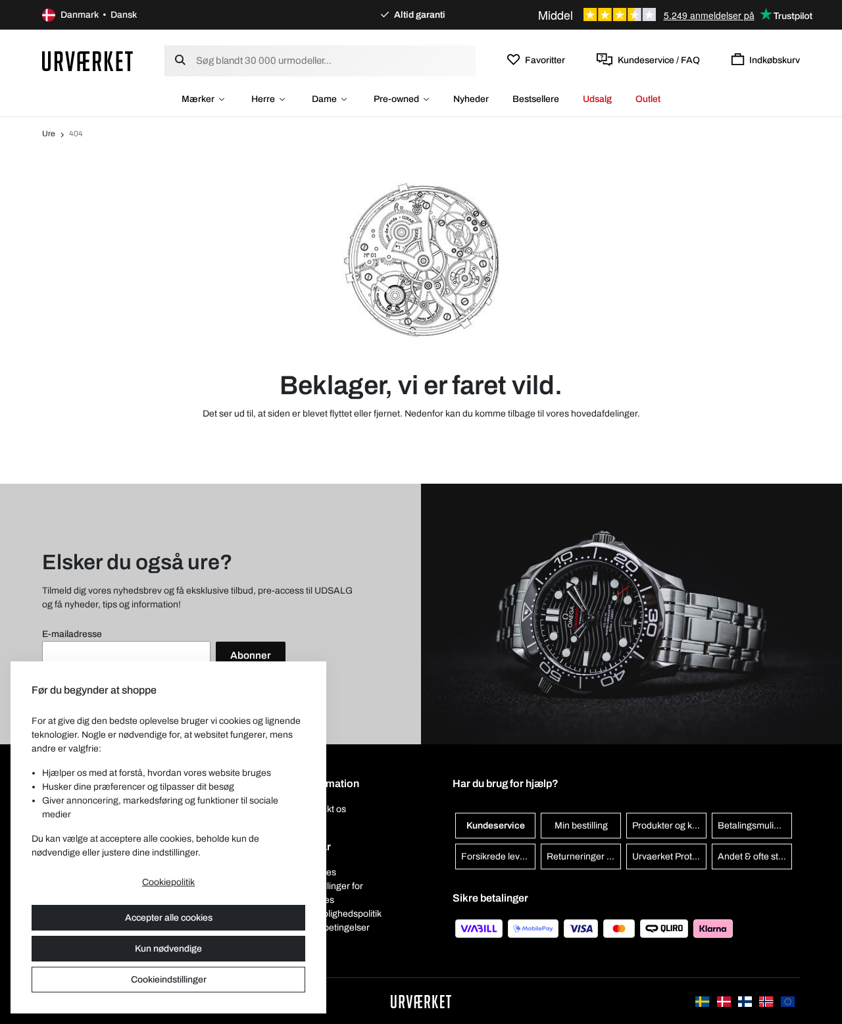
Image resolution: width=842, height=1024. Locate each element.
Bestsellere (535, 99)
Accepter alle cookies (168, 918)
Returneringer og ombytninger (584, 856)
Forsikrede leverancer (498, 856)
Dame (324, 99)
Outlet (647, 99)
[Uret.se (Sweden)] (703, 1001)
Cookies (319, 872)
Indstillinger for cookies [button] (333, 893)
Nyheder (471, 99)
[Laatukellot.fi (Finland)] (746, 1001)
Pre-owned (396, 99)
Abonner (250, 655)
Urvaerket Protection (669, 856)
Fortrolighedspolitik (342, 914)
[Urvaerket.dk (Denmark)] (725, 1001)
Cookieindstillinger (169, 980)
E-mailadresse (72, 634)
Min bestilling (581, 826)
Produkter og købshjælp (669, 826)
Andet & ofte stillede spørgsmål (755, 856)
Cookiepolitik (168, 882)
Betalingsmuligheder (755, 826)
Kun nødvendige (168, 949)
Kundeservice (495, 826)
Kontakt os (324, 809)
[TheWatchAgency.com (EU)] (788, 1001)
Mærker (198, 99)
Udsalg (597, 99)
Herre (263, 99)
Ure (48, 133)
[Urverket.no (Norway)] (767, 1001)
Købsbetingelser (336, 928)
